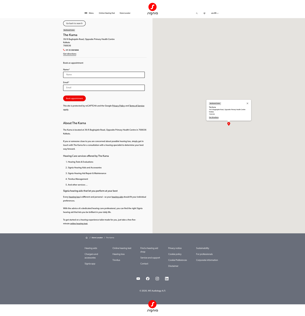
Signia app (90, 264)
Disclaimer (173, 266)
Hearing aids (91, 248)
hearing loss (74, 197)
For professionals (204, 254)
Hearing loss (118, 254)
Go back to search (74, 23)
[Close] (247, 103)
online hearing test (78, 224)
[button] (228, 124)
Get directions (69, 54)
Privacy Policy (118, 106)
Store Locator (125, 13)
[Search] (196, 13)
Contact (144, 264)
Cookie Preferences (177, 260)
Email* (66, 83)
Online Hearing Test (107, 13)
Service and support (150, 258)
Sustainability (202, 248)
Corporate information (207, 260)
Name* (66, 70)
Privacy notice (175, 248)
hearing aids (117, 197)
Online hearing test (121, 248)
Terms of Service (136, 106)
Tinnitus (116, 260)
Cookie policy (174, 254)
